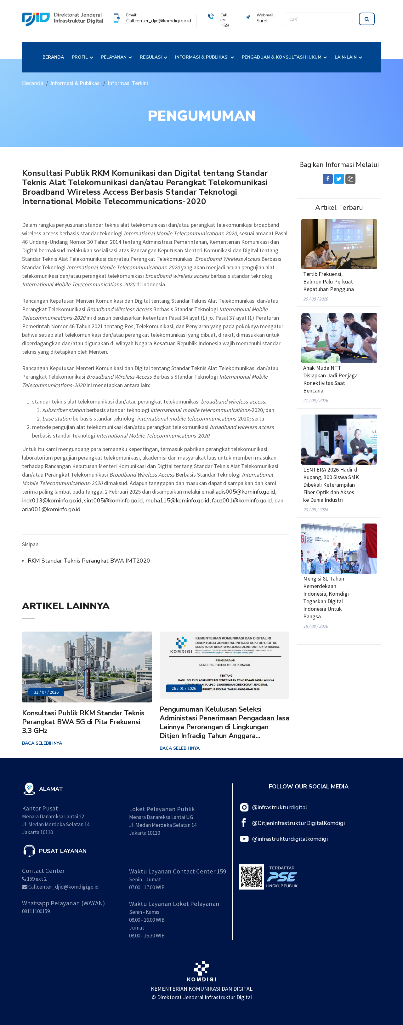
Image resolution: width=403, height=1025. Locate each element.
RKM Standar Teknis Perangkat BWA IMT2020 (89, 560)
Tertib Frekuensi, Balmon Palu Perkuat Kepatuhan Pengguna (328, 281)
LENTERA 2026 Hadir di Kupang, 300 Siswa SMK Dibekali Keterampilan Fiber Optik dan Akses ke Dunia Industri (331, 484)
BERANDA (53, 57)
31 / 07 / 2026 (46, 692)
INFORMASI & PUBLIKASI (202, 57)
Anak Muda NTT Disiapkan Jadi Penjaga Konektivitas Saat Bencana (330, 379)
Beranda (32, 83)
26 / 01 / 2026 (184, 688)
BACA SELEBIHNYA (42, 743)
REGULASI (151, 57)
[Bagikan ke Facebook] (328, 179)
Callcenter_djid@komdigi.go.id (158, 21)
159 (224, 25)
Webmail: (266, 15)
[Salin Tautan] (350, 179)
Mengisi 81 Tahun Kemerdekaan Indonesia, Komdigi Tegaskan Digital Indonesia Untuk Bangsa (326, 597)
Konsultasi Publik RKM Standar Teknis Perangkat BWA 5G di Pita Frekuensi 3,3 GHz (83, 722)
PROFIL (80, 57)
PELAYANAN (114, 57)
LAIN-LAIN (346, 57)
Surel (262, 21)
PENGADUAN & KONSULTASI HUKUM (281, 57)
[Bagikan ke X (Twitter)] (339, 179)
